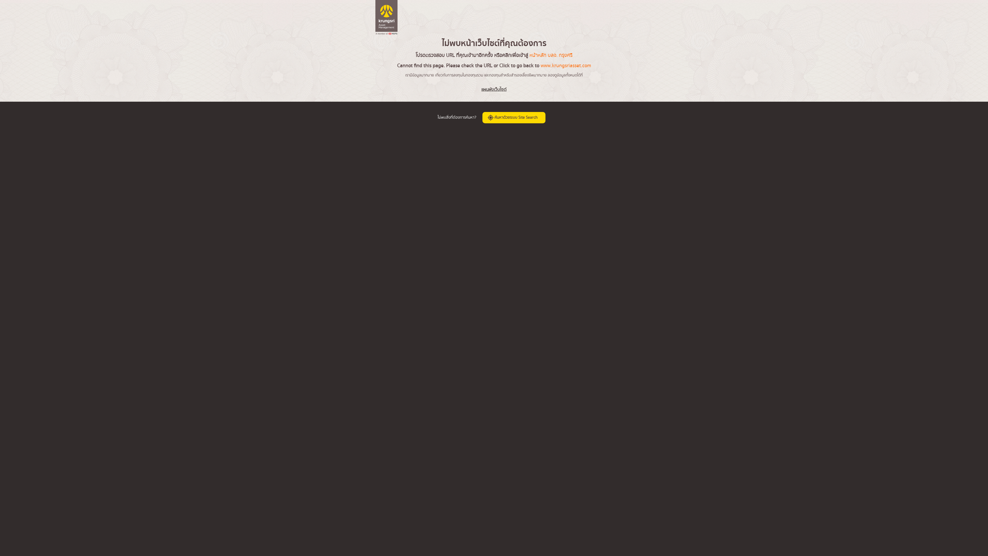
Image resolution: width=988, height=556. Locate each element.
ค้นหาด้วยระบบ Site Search (515, 117)
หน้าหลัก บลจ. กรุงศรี (551, 55)
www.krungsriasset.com (566, 65)
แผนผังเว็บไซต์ (494, 89)
